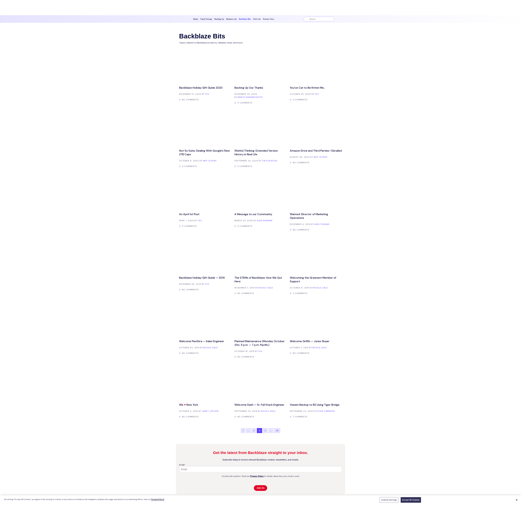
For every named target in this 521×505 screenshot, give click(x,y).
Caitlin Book (269, 160)
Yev (207, 94)
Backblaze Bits (245, 19)
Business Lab (231, 19)
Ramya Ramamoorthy (250, 97)
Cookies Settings (389, 500)
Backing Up (219, 19)
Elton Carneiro (326, 411)
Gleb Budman (264, 220)
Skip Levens (210, 160)
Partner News (268, 19)
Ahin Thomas (322, 224)
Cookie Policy (158, 499)
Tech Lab (257, 19)
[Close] (517, 500)
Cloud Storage (206, 19)
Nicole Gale (266, 287)
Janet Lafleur (210, 411)
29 (277, 430)
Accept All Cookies (410, 500)
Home (195, 19)
